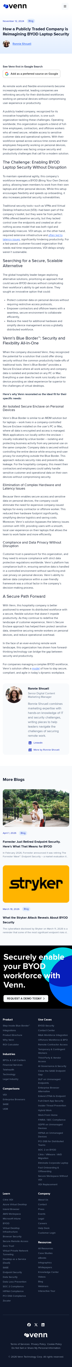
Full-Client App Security (50, 1100)
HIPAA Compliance (13, 1291)
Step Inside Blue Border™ (16, 1025)
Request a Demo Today (24, 998)
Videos (42, 1276)
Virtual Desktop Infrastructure (11, 1230)
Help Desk (43, 1228)
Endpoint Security (12, 1272)
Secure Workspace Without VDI (53, 1178)
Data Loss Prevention (14, 1281)
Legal (41, 1218)
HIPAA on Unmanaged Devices (50, 1134)
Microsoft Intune (12, 1218)
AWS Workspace (12, 1213)
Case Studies (45, 1253)
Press (41, 1209)
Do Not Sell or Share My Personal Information (36, 1347)
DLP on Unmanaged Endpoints (49, 1081)
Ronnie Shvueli (22, 44)
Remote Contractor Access (53, 1044)
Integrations (9, 1030)
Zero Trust (8, 1245)
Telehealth (8, 1069)
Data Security (10, 1277)
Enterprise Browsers (14, 1099)
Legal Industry (10, 1079)
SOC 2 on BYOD (47, 1149)
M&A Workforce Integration (53, 1035)
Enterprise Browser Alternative (48, 1089)
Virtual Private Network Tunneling (15, 1252)
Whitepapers (45, 1267)
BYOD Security (46, 1025)
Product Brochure (12, 1035)
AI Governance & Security (52, 1066)
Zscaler (7, 1300)
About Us (43, 1199)
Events (41, 1213)
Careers (42, 1223)
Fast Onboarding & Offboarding (48, 1169)
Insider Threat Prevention (52, 1105)
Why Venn (8, 1039)
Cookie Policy (54, 1344)
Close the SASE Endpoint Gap (51, 1072)
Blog (40, 1281)
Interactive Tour (46, 1291)
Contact (42, 1204)
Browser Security (12, 1236)
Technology (9, 1074)
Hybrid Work (45, 1110)
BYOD (6, 1223)
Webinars (43, 1286)
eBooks (42, 1257)
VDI (5, 1094)
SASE (6, 1104)
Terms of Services (20, 1344)
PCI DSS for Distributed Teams (51, 1143)
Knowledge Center (48, 1272)
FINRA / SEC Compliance (52, 1119)
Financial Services (13, 1064)
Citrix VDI (8, 1199)
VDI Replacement (47, 1184)
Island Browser (11, 1209)
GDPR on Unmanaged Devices (50, 1126)
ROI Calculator (11, 1044)
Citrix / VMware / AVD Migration (50, 1156)
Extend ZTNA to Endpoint (52, 1096)
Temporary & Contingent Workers (51, 1051)
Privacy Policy (38, 1344)
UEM (5, 1108)
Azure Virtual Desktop (15, 1204)
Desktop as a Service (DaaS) (14, 1261)
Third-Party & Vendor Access (49, 1059)
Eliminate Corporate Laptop (53, 1162)
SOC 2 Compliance (13, 1286)
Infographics (45, 1262)
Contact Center (46, 1030)
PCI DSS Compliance (14, 1295)
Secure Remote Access (15, 1241)
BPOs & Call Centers (14, 1060)
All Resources (45, 1248)
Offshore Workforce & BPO (53, 1039)
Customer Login (47, 1232)
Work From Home (47, 1115)
